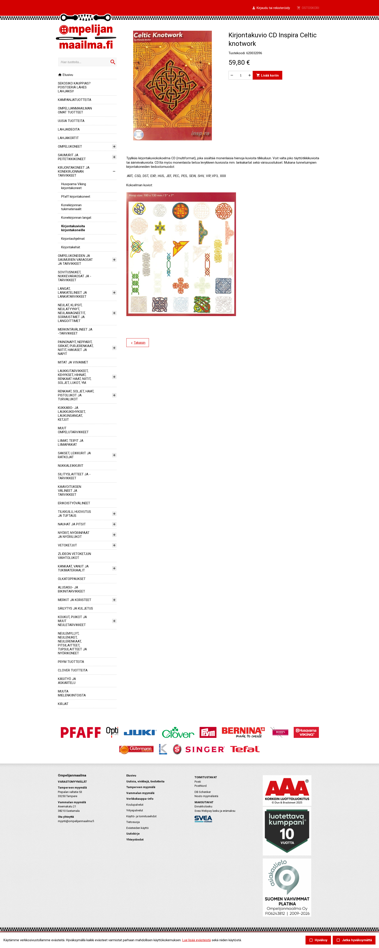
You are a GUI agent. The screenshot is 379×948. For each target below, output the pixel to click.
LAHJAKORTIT (68, 138)
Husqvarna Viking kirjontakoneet (73, 186)
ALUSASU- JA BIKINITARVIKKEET (71, 589)
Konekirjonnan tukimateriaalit (71, 207)
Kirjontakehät (70, 247)
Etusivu (65, 75)
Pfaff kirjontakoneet (75, 197)
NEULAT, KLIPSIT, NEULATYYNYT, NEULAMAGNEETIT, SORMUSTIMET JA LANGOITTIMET (72, 313)
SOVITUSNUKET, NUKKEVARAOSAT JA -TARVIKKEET (74, 276)
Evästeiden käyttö (137, 828)
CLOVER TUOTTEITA (73, 670)
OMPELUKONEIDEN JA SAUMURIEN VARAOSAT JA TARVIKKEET (75, 260)
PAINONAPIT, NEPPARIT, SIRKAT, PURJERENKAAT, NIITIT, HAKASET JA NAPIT (75, 348)
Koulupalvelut (134, 804)
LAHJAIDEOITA (69, 129)
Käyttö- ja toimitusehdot (141, 816)
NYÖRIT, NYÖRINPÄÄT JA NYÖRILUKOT (73, 535)
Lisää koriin (267, 75)
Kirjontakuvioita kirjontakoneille (73, 228)
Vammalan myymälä (140, 793)
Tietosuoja (133, 822)
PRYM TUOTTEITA (71, 662)
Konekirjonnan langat (76, 218)
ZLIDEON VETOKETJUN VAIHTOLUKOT (74, 556)
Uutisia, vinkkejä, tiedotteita (145, 781)
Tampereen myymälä (140, 787)
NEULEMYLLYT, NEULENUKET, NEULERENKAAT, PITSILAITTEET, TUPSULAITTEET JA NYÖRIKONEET (72, 643)
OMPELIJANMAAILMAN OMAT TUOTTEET (75, 110)
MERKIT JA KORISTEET (74, 600)
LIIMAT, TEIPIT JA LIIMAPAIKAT (70, 443)
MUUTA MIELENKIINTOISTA (72, 693)
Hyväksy (318, 940)
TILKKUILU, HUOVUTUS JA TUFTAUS (74, 514)
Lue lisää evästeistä (196, 940)
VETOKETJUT (67, 545)
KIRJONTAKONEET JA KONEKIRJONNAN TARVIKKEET (73, 171)
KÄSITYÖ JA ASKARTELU (67, 681)
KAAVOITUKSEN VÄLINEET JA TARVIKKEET (69, 491)
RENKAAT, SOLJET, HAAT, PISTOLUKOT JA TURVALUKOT (76, 395)
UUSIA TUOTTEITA (71, 121)
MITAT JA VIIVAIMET (73, 362)
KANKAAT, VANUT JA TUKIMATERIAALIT (73, 568)
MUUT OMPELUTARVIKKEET (73, 430)
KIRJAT (63, 704)
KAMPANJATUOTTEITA (74, 100)
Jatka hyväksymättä (354, 940)
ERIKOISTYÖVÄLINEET (74, 503)
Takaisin (137, 343)
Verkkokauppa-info (139, 798)
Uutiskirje (133, 833)
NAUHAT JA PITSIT (72, 524)
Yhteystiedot (134, 839)
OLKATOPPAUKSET (72, 579)
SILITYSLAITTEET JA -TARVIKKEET (74, 476)
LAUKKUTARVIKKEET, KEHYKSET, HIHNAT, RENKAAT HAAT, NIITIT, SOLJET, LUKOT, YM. (74, 377)
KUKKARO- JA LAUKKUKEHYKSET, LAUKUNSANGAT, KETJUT (72, 414)
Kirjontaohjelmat (73, 239)
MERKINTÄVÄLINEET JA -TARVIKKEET (75, 331)
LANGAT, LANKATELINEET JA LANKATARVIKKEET (72, 293)
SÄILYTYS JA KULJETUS (75, 608)
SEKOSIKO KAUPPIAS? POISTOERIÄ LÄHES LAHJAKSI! (74, 87)
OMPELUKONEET (70, 146)
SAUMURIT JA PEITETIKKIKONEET (72, 157)
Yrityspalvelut (134, 810)
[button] (270, 8)
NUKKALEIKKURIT (70, 466)
